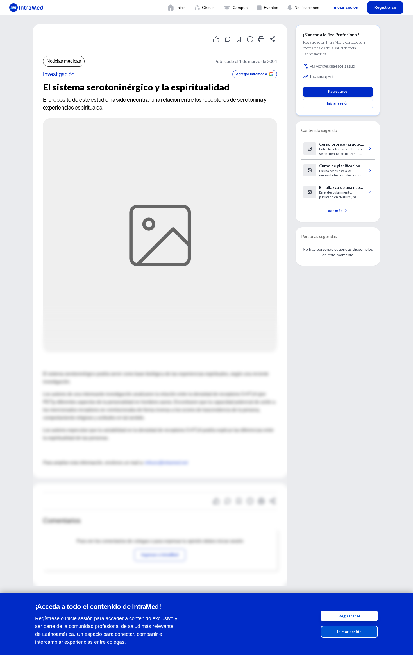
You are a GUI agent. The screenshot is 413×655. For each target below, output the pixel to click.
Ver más (335, 210)
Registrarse (349, 615)
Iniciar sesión (349, 631)
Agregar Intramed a (251, 74)
